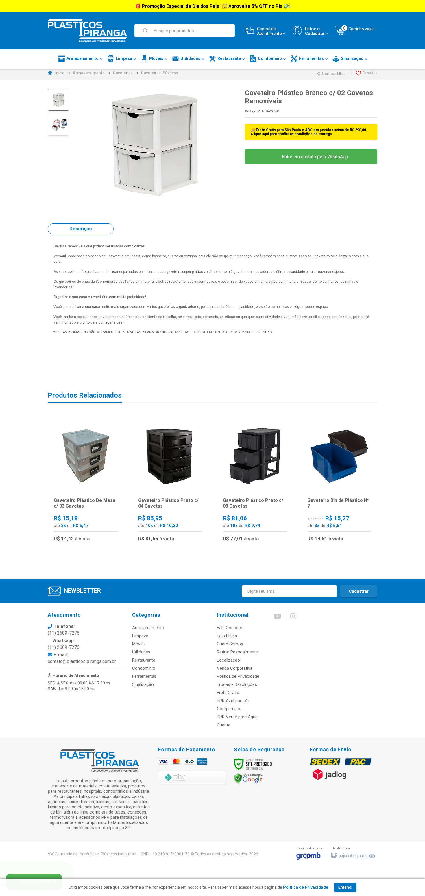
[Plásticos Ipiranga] (87, 30)
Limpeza (140, 635)
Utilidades (141, 652)
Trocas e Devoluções (237, 684)
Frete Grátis (228, 692)
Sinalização (143, 684)
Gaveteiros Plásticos (159, 73)
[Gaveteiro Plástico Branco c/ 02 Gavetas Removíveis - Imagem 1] (58, 100)
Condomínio (143, 668)
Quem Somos (230, 644)
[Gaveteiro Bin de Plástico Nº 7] (339, 482)
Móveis (139, 644)
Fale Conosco (230, 627)
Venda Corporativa (234, 668)
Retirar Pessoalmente (237, 652)
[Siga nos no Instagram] (293, 618)
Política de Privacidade (238, 676)
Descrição (80, 229)
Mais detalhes (89, 522)
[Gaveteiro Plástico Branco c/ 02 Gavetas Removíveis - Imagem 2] (58, 125)
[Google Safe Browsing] (248, 778)
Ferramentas (144, 676)
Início (59, 73)
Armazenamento (89, 73)
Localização (228, 660)
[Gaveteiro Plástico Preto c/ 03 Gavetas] (255, 482)
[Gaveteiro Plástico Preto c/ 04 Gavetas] (170, 482)
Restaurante (143, 660)
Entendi (345, 887)
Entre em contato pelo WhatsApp (314, 156)
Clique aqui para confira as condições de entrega (291, 134)
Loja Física (227, 635)
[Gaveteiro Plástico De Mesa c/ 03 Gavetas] (85, 482)
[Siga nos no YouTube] (277, 618)
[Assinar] (358, 591)
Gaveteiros (123, 73)
